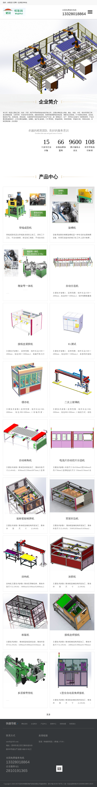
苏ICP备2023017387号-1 (56, 784)
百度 (40, 742)
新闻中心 (53, 724)
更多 (48, 714)
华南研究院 (48, 742)
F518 (61, 742)
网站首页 (24, 724)
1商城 (56, 742)
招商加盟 (63, 724)
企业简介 (34, 724)
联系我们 (72, 724)
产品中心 (44, 724)
